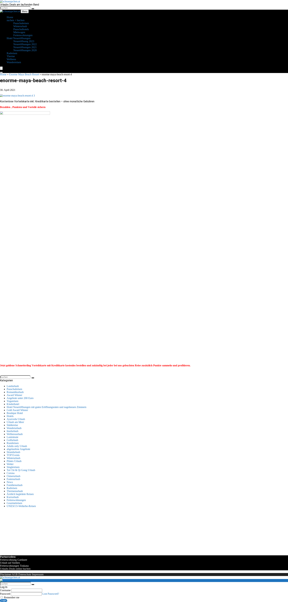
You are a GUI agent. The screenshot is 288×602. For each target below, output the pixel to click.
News (10, 482)
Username (5, 590)
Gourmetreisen (14, 503)
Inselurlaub (12, 431)
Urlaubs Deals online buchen (15, 568)
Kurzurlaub (13, 497)
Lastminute (12, 437)
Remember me (11, 597)
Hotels (10, 416)
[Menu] (1, 68)
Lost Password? (50, 593)
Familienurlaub (14, 485)
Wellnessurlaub (15, 434)
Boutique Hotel (15, 413)
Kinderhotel (13, 404)
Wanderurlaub (14, 428)
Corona (10, 473)
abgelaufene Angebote (18, 449)
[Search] (1, 72)
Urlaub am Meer (15, 422)
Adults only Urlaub (17, 446)
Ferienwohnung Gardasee (13, 559)
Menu (24, 11)
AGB (15, 574)
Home (3, 74)
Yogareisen (12, 401)
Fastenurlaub (13, 479)
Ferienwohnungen (16, 500)
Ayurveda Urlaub (16, 419)
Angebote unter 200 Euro (20, 398)
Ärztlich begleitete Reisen (20, 494)
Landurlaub (13, 386)
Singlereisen (13, 467)
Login (3, 600)
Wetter (10, 464)
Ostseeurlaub (13, 476)
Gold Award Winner (17, 410)
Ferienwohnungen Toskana (14, 565)
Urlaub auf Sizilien (10, 562)
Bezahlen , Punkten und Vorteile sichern (23, 107)
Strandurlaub (13, 452)
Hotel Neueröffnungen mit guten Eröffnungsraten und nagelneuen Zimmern (46, 407)
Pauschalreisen (14, 389)
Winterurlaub (13, 458)
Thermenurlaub (15, 491)
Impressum (38, 574)
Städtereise (12, 425)
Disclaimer (5, 574)
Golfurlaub (12, 440)
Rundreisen (13, 443)
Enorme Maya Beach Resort (24, 74)
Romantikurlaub (15, 392)
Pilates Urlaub (14, 461)
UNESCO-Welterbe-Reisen (21, 506)
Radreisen (12, 488)
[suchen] (33, 8)
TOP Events (13, 455)
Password (5, 593)
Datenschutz (24, 574)
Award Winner (14, 395)
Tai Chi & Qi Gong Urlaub (21, 470)
